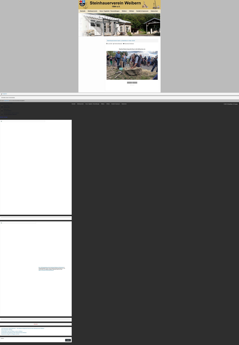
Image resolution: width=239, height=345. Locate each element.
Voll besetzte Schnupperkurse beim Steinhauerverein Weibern (13, 332)
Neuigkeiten (4, 93)
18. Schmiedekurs (8, 110)
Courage (236, 104)
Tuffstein (131, 11)
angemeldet (6, 100)
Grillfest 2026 (7, 107)
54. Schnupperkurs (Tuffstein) (10, 114)
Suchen (2, 338)
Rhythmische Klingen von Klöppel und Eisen (10, 334)
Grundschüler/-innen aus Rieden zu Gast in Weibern (11, 331)
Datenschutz (154, 11)
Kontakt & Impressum (142, 11)
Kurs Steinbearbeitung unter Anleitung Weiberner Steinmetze (51, 267)
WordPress (230, 104)
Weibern (124, 11)
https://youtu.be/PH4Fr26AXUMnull (46, 270)
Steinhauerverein (92, 11)
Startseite (82, 11)
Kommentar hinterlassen (129, 43)
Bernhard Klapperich (118, 43)
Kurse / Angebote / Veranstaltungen (109, 11)
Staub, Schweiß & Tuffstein (6, 329)
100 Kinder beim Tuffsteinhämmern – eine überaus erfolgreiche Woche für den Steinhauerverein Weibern (22, 328)
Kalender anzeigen (3, 117)
